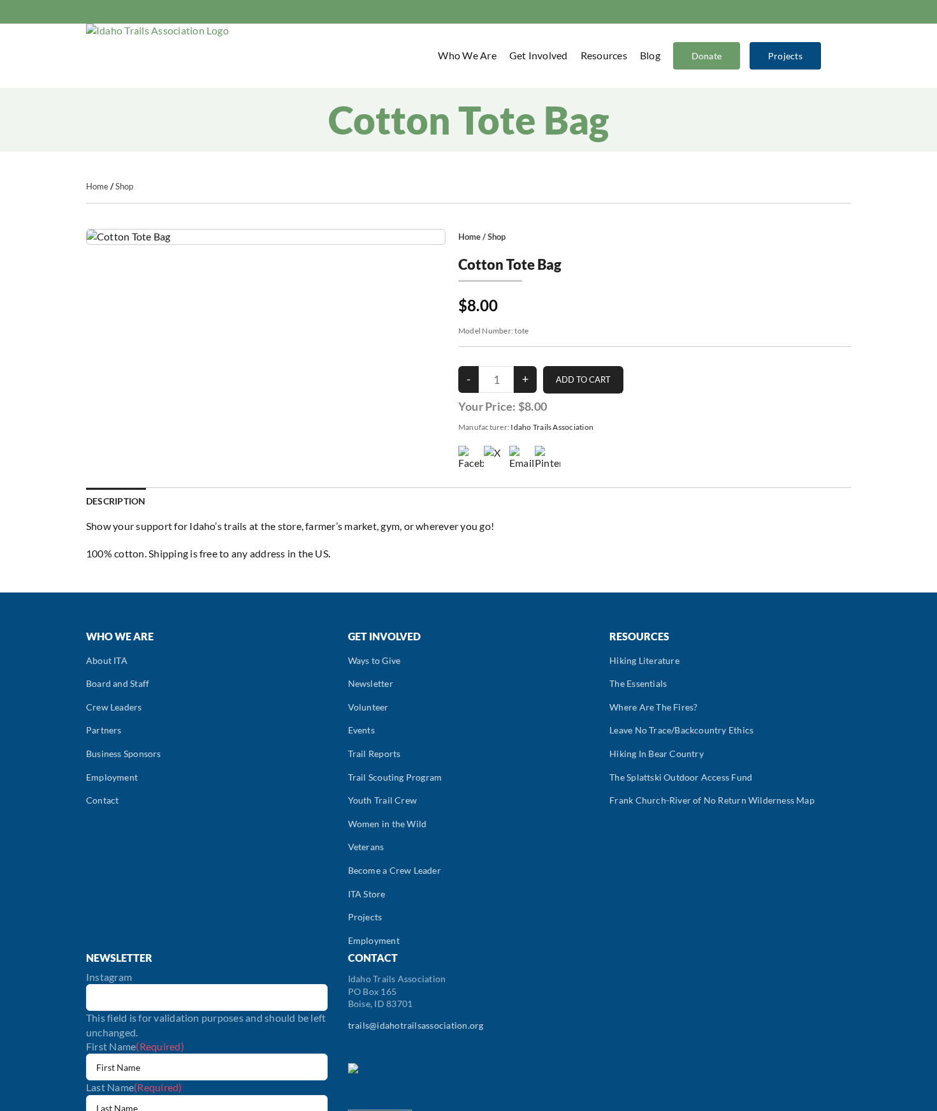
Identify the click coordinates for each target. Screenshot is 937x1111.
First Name (135, 1046)
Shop (124, 186)
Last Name (134, 1087)
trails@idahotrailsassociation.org (416, 1025)
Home (97, 186)
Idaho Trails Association (552, 427)
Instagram (109, 977)
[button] (834, 55)
